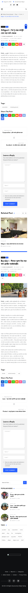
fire (12, 533)
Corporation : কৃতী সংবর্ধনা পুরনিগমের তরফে (12, 132)
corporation (5, 107)
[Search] (26, 9)
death (3, 533)
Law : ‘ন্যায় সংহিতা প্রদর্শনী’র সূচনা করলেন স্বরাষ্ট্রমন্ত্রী (13, 399)
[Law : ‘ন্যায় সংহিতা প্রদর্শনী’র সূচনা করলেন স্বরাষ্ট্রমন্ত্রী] (4, 506)
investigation (18, 533)
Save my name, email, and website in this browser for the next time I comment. (14, 197)
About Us (13, 571)
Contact (15, 575)
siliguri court (16, 540)
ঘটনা (5, 241)
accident (4, 529)
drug (8, 533)
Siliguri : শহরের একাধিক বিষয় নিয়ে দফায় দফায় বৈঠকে (12, 244)
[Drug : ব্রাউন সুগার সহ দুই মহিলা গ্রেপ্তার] (4, 495)
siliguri (9, 540)
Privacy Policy (23, 575)
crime (21, 529)
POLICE (20, 536)
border (3, 373)
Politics (3, 540)
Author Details (6, 575)
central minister (11, 373)
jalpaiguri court (5, 536)
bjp (9, 529)
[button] (23, 213)
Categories (21, 571)
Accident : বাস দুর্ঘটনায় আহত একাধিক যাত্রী (16, 145)
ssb (19, 373)
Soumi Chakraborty (7, 36)
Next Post (21, 143)
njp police (13, 536)
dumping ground (14, 107)
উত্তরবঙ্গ (2, 241)
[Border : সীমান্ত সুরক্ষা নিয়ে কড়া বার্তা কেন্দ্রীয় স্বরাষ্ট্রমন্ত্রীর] (4, 517)
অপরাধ (11, 492)
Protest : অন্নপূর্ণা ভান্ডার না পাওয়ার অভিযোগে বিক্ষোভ (14, 411)
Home (6, 571)
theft (22, 540)
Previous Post (8, 130)
